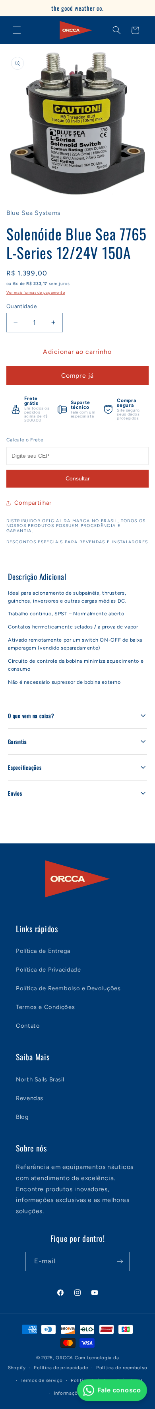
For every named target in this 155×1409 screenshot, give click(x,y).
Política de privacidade (61, 1367)
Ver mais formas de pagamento (35, 292)
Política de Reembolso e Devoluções (68, 988)
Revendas (29, 1098)
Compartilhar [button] (33, 502)
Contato (28, 1025)
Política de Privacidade (48, 969)
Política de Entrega (43, 950)
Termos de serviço (42, 1380)
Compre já (77, 375)
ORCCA (64, 1357)
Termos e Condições (45, 1007)
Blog (22, 1116)
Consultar (78, 478)
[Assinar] (120, 1261)
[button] (17, 30)
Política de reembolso (121, 1367)
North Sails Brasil (40, 1079)
